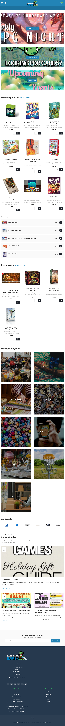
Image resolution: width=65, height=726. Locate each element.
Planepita (32, 198)
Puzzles (35, 385)
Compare (48, 701)
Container (54, 159)
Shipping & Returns (16, 696)
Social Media (17, 694)
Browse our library (32, 57)
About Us (17, 692)
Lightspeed (38, 722)
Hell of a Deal (32, 290)
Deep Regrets (10, 123)
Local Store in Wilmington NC (17, 701)
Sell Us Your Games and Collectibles (17, 709)
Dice (2, 417)
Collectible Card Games (39, 417)
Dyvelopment (49, 722)
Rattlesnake (54, 198)
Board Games (4, 385)
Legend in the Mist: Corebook (11, 199)
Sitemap (17, 704)
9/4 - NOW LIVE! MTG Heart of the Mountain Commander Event (10, 292)
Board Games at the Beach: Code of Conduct (17, 706)
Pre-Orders (4, 482)
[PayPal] (32, 718)
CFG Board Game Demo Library (16, 711)
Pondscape (54, 123)
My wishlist (48, 699)
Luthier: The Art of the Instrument (32, 160)
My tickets (48, 696)
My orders (48, 694)
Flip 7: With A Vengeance (32, 123)
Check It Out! (32, 80)
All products (48, 704)
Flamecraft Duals (11, 159)
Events (2, 352)
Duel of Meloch (54, 290)
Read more (5, 589)
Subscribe (56, 641)
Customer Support (16, 699)
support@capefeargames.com (17, 677)
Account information (48, 692)
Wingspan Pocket (11, 329)
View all (17, 217)
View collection (25, 97)
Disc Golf (36, 450)
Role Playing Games (38, 352)
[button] (2, 28)
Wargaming (4, 450)
